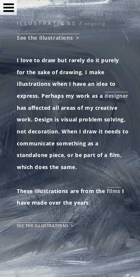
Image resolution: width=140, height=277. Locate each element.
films (114, 191)
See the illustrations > (48, 37)
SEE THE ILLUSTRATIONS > (45, 225)
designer (116, 95)
